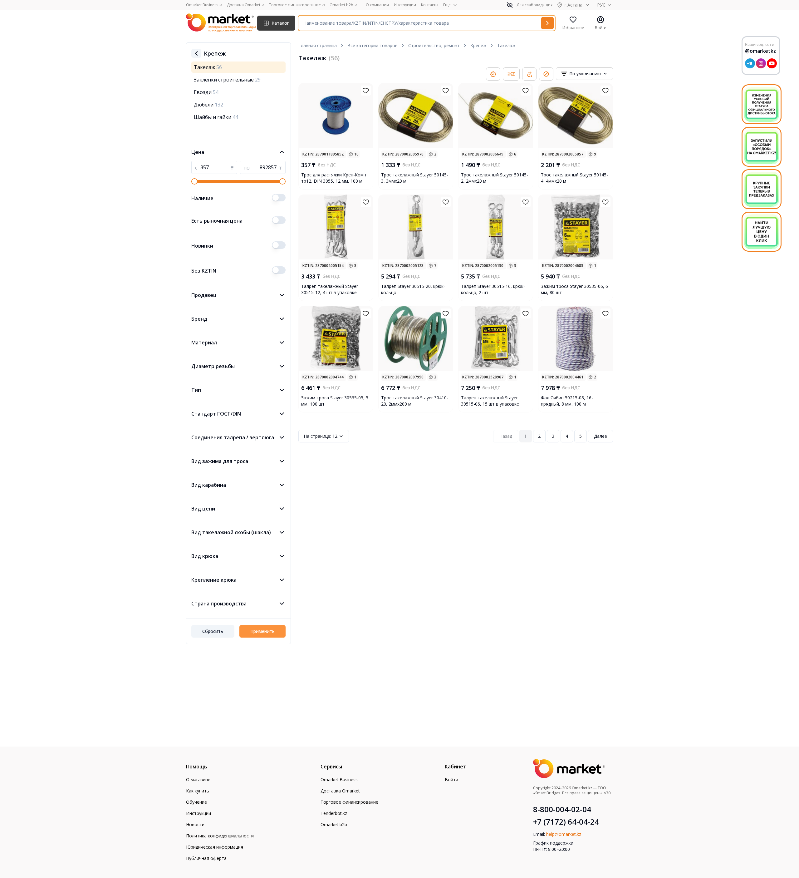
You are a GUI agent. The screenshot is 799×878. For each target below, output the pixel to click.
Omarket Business (339, 779)
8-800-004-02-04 (562, 809)
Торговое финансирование (349, 802)
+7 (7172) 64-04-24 (566, 822)
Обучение (196, 802)
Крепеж (478, 45)
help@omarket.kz (563, 834)
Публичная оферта (206, 858)
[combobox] (584, 73)
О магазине (198, 779)
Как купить (197, 791)
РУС (601, 5)
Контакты (429, 4)
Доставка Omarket (340, 791)
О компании (377, 4)
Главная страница (317, 45)
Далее (600, 436)
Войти (451, 779)
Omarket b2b (334, 824)
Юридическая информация (214, 847)
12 (320, 436)
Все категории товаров (372, 45)
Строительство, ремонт (434, 45)
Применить (262, 631)
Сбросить (212, 631)
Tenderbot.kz (334, 813)
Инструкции (405, 4)
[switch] (279, 197)
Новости (195, 824)
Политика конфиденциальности (220, 836)
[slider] (194, 181)
